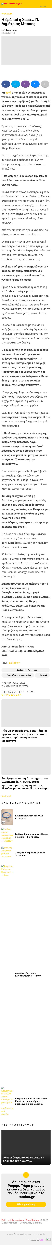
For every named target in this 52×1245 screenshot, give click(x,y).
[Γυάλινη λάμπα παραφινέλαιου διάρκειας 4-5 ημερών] (7, 835)
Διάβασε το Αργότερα (27, 670)
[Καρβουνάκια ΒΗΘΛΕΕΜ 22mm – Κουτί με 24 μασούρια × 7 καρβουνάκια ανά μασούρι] (7, 1101)
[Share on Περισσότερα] (45, 84)
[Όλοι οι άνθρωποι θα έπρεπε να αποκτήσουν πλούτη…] (26, 1147)
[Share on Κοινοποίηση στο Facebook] (5, 84)
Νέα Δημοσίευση (26, 1204)
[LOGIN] (49, 4)
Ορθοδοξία (11, 694)
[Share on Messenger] (35, 84)
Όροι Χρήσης (33, 1220)
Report (43, 675)
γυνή (8, 92)
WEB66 (42, 1240)
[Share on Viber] (25, 84)
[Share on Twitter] (15, 84)
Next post (6, 796)
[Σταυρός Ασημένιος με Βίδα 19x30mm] (7, 854)
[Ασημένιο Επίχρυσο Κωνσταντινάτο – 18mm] (7, 974)
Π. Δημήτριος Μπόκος (15, 686)
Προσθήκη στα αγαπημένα (19, 675)
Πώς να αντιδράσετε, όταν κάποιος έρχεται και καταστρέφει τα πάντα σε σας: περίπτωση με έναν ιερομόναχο (24, 735)
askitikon (14, 662)
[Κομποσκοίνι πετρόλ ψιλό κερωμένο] (7, 817)
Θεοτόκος (20, 683)
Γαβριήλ (7, 683)
